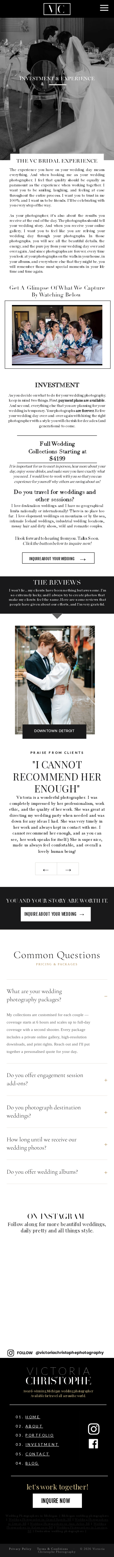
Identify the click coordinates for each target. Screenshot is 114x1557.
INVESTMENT (42, 1445)
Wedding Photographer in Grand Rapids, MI (39, 1520)
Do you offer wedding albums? (57, 1172)
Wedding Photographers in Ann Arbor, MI (60, 1523)
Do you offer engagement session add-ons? (57, 1079)
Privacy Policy (20, 1548)
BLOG (32, 1463)
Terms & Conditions (52, 1548)
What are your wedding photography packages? (57, 995)
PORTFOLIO (39, 1435)
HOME (32, 1417)
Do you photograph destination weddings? (57, 1111)
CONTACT (37, 1454)
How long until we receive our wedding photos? (57, 1143)
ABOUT (34, 1426)
